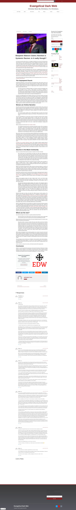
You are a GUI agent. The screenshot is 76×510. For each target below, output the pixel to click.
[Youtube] (60, 1)
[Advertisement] (38, 19)
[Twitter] (59, 1)
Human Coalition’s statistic (31, 124)
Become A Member (24, 264)
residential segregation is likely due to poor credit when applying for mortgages (35, 195)
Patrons (44, 11)
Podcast (58, 11)
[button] (19, 272)
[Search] (54, 1)
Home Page (18, 11)
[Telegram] (60, 49)
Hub (39, 11)
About (25, 11)
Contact (51, 11)
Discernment (32, 11)
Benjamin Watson (23, 268)
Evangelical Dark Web (43, 5)
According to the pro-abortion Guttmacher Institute (24, 142)
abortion (18, 268)
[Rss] (58, 49)
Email (47, 495)
